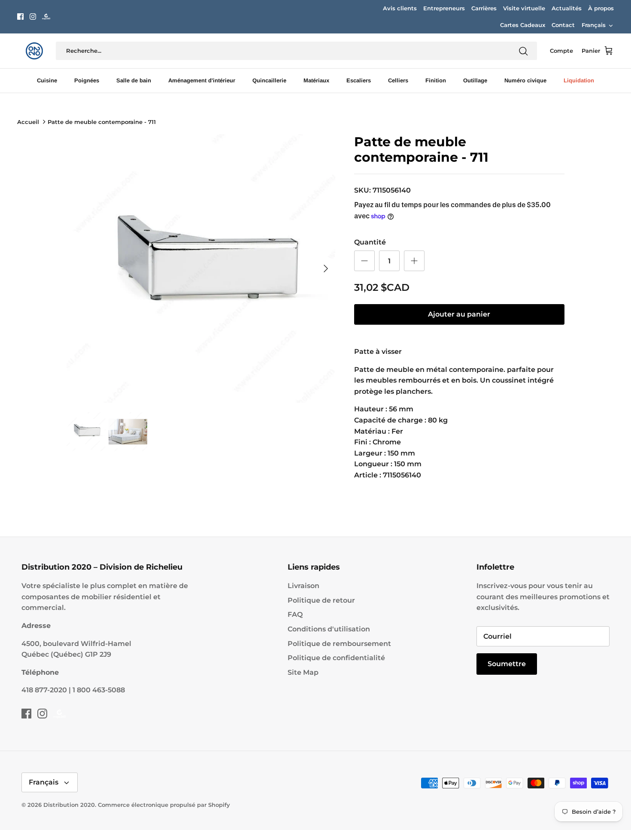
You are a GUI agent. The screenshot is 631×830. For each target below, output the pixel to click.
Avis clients (400, 8)
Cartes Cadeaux (522, 24)
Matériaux (316, 80)
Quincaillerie (269, 80)
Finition (435, 80)
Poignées (86, 80)
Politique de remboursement (339, 644)
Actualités (567, 8)
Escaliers (358, 80)
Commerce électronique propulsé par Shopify (164, 804)
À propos (601, 8)
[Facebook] (20, 16)
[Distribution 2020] (46, 16)
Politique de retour (321, 600)
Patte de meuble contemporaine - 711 (102, 121)
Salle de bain (133, 80)
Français (594, 24)
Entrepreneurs (444, 8)
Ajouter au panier (459, 314)
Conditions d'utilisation (329, 629)
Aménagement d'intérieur (201, 80)
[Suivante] (325, 268)
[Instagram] (33, 16)
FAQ (295, 614)
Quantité (370, 242)
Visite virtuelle (524, 8)
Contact (563, 24)
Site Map (303, 672)
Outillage (475, 80)
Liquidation (579, 80)
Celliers (398, 80)
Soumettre (507, 664)
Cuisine (47, 80)
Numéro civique (525, 80)
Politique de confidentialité (336, 658)
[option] (201, 268)
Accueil (28, 121)
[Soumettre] (523, 51)
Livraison (303, 586)
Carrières (484, 8)
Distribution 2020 (69, 804)
